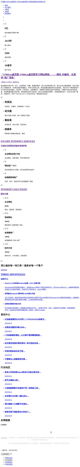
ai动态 (7, 11)
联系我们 (8, 13)
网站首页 (9, 458)
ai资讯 (7, 9)
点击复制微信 (5, 454)
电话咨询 (9, 464)
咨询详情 (4, 270)
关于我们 (8, 7)
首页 (6, 5)
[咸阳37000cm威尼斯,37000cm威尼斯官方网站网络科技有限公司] (23, 2)
